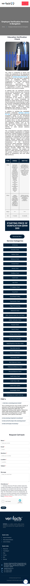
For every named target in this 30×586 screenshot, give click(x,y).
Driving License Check (15, 334)
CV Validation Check (15, 287)
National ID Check (15, 310)
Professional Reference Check (15, 367)
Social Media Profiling (15, 296)
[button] (15, 403)
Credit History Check (15, 376)
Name (3, 440)
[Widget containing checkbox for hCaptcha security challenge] (12, 501)
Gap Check (15, 282)
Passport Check (15, 324)
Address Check (15, 254)
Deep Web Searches (15, 348)
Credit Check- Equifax (15, 385)
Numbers (4, 453)
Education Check (15, 249)
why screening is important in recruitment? (13, 418)
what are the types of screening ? (10, 423)
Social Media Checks (15, 390)
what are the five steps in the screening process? (14, 421)
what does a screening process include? (12, 403)
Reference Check (15, 259)
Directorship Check (15, 357)
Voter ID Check (15, 329)
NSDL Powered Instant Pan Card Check (15, 315)
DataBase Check (15, 273)
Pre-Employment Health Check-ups (15, 395)
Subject (3, 466)
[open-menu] (25, 3)
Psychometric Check (15, 301)
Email (3, 447)
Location (4, 459)
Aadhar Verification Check (15, 320)
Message (3, 472)
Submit (3, 507)
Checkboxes (5, 484)
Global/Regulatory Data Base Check (15, 343)
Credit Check (15, 278)
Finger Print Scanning (15, 306)
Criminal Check (15, 264)
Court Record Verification (15, 339)
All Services (15, 245)
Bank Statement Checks (15, 362)
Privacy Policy (8, 496)
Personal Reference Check (15, 371)
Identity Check (15, 268)
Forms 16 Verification (15, 353)
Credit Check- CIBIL (15, 381)
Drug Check (15, 292)
